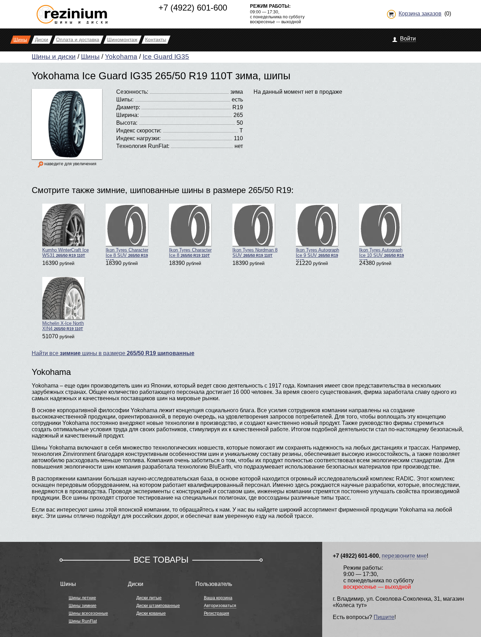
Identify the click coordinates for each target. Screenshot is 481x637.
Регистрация (216, 613)
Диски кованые (151, 613)
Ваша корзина (218, 597)
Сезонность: (132, 92)
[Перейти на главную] (72, 11)
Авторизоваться (220, 605)
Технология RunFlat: (142, 146)
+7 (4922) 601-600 (192, 7)
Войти (408, 39)
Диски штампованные (158, 605)
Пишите (384, 617)
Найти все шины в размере (113, 353)
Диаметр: (128, 107)
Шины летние (82, 597)
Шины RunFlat (83, 621)
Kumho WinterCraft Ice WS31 (65, 252)
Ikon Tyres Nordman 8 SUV (254, 252)
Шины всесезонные (88, 613)
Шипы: (124, 100)
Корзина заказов (420, 14)
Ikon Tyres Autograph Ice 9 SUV (317, 253)
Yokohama (121, 56)
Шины (90, 56)
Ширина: (127, 115)
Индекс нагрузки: (138, 138)
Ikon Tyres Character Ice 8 (190, 252)
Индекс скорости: (138, 131)
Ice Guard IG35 (166, 56)
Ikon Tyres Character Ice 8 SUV (127, 253)
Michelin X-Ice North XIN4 (63, 326)
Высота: (126, 123)
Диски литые (149, 597)
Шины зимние (82, 605)
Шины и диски (54, 56)
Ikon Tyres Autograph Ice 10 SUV (381, 253)
